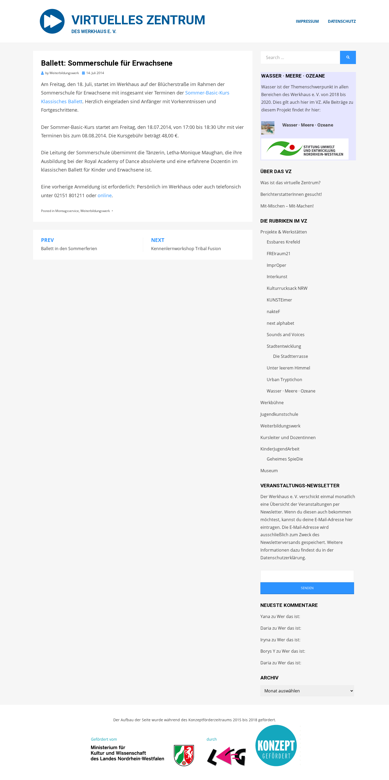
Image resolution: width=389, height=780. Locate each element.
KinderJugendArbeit (280, 449)
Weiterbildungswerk (95, 211)
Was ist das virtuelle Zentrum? (290, 183)
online (105, 195)
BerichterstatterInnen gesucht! (291, 194)
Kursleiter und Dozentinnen (288, 437)
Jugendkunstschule (279, 414)
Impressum (307, 21)
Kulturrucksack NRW (287, 288)
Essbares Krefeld (283, 242)
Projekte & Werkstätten (283, 232)
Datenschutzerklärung (282, 558)
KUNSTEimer (279, 300)
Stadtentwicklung (284, 346)
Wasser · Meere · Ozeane (291, 391)
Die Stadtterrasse (290, 356)
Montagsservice (67, 211)
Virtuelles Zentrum (138, 20)
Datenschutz (342, 21)
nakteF (273, 311)
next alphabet (280, 323)
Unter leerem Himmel (288, 368)
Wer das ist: (288, 616)
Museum (269, 471)
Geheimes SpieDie (285, 459)
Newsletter (271, 512)
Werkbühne (272, 402)
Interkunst (277, 276)
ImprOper (276, 265)
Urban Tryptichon (284, 379)
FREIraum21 (279, 253)
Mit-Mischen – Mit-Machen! (287, 206)
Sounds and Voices (286, 334)
